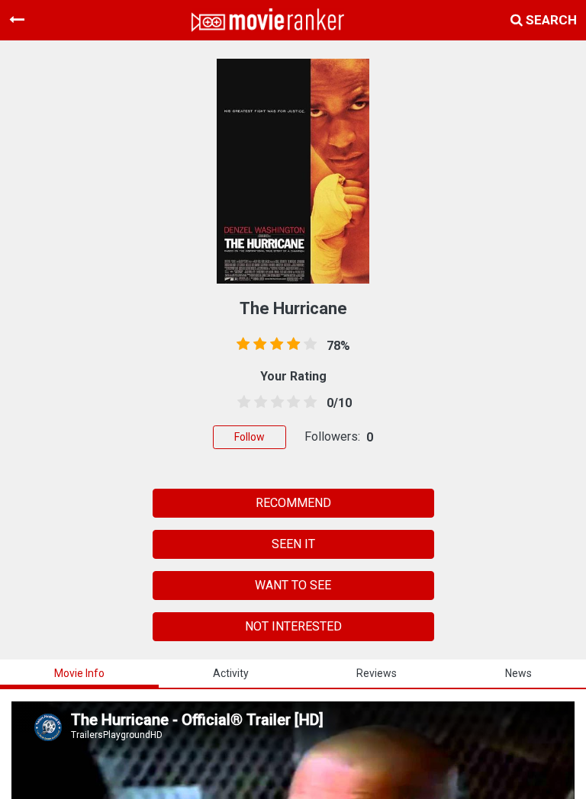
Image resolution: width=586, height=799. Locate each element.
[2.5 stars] (274, 402)
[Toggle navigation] (17, 19)
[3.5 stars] (290, 402)
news (518, 673)
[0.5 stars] (241, 402)
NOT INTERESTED (293, 626)
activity (231, 673)
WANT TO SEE (293, 585)
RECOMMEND (293, 503)
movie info (79, 673)
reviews (376, 673)
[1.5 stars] (258, 402)
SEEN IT (293, 544)
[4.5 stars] (307, 402)
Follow (249, 437)
